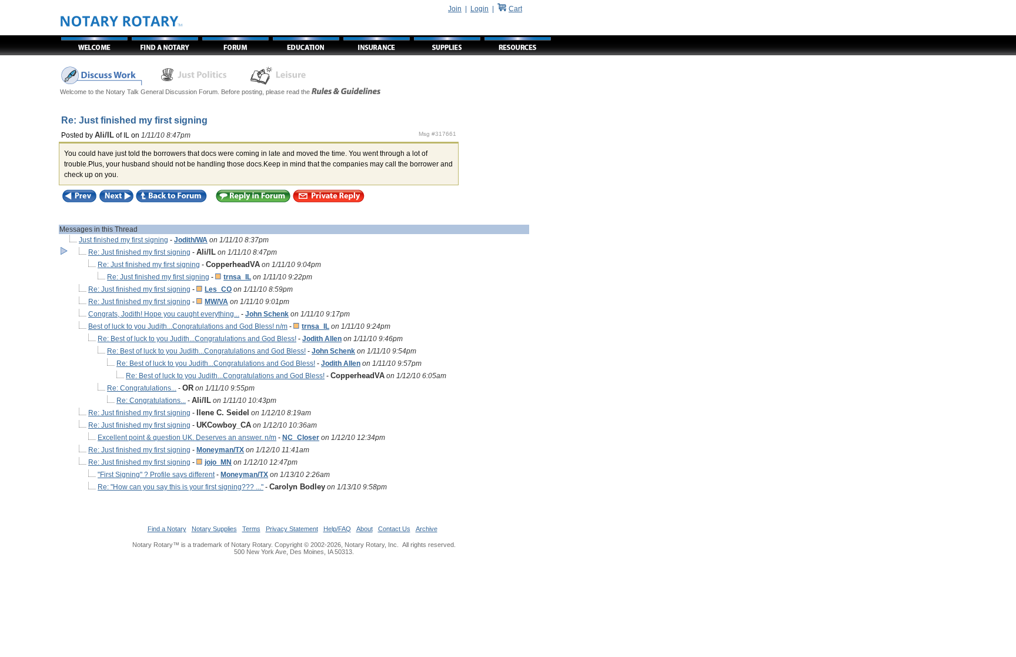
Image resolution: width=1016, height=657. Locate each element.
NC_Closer (300, 437)
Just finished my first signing (123, 240)
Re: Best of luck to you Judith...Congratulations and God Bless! (197, 339)
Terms (251, 528)
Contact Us (394, 528)
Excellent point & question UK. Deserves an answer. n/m (187, 437)
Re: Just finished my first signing (139, 252)
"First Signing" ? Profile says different (156, 475)
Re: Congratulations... (141, 388)
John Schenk (267, 314)
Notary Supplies (214, 528)
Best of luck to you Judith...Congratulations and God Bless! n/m (188, 326)
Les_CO (218, 289)
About (364, 528)
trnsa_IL (237, 277)
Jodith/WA (191, 240)
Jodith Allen (322, 339)
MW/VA (216, 302)
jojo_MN (218, 462)
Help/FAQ (337, 528)
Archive (426, 528)
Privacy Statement (292, 528)
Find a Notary (167, 528)
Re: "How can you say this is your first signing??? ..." (180, 487)
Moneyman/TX (220, 450)
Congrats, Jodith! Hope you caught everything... (163, 314)
